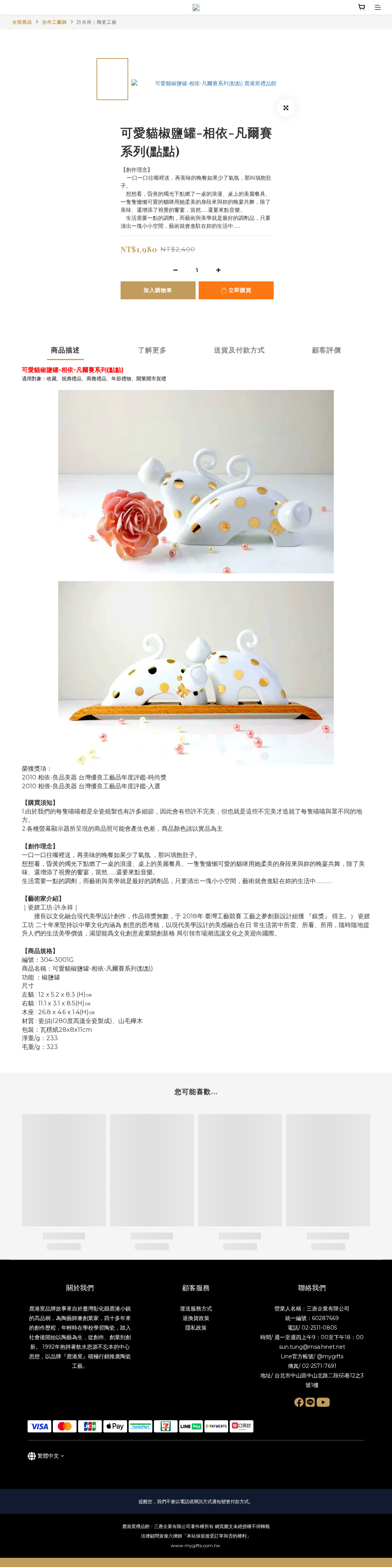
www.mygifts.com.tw (196, 1545)
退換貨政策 (196, 1318)
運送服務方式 (196, 1308)
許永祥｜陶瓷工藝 (97, 22)
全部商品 (22, 22)
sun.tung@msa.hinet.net (312, 1346)
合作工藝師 (54, 22)
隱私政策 (196, 1327)
